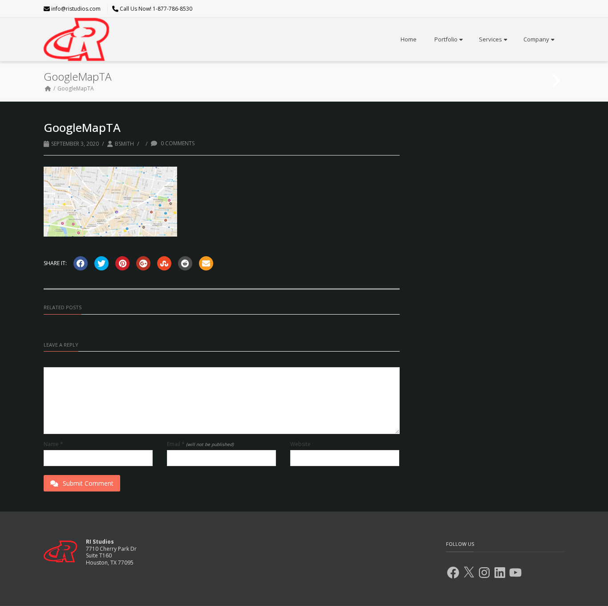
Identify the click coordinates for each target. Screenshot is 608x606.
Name (53, 444)
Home (409, 39)
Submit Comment (88, 483)
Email (200, 444)
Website (300, 444)
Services (490, 39)
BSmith (124, 143)
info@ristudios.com (76, 8)
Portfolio (446, 39)
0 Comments (177, 143)
